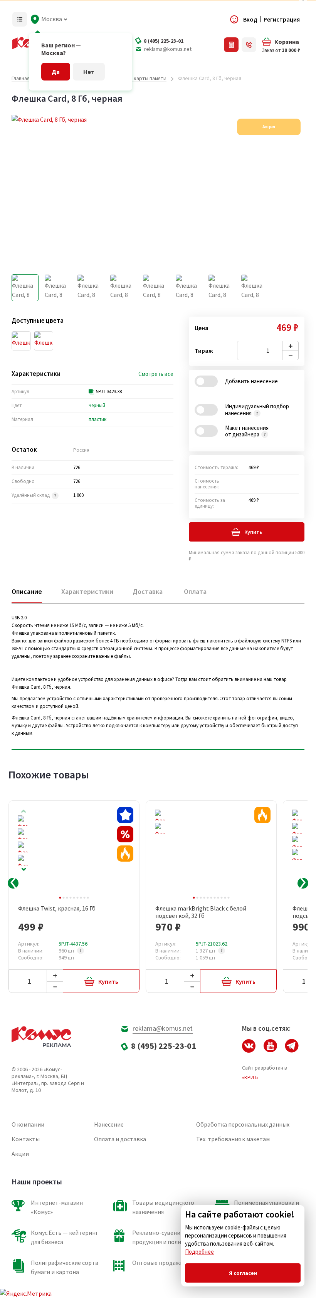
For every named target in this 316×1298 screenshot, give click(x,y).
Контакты (26, 1139)
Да (56, 71)
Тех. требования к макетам (233, 1139)
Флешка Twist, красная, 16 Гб (57, 908)
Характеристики (87, 591)
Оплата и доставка (120, 1139)
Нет (88, 71)
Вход (250, 19)
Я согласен (243, 1272)
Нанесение (109, 1124)
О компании (28, 1124)
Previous (13, 883)
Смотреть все (155, 374)
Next (23, 869)
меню (19, 19)
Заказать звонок (249, 44)
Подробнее (199, 1251)
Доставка (148, 591)
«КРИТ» (250, 1077)
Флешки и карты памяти (137, 78)
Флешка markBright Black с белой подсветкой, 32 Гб (200, 912)
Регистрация (282, 19)
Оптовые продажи (157, 1262)
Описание (27, 591)
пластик (97, 419)
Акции (20, 1153)
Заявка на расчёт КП (231, 44)
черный (97, 405)
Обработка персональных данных (242, 1124)
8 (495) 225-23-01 (163, 40)
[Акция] (125, 853)
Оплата (195, 591)
